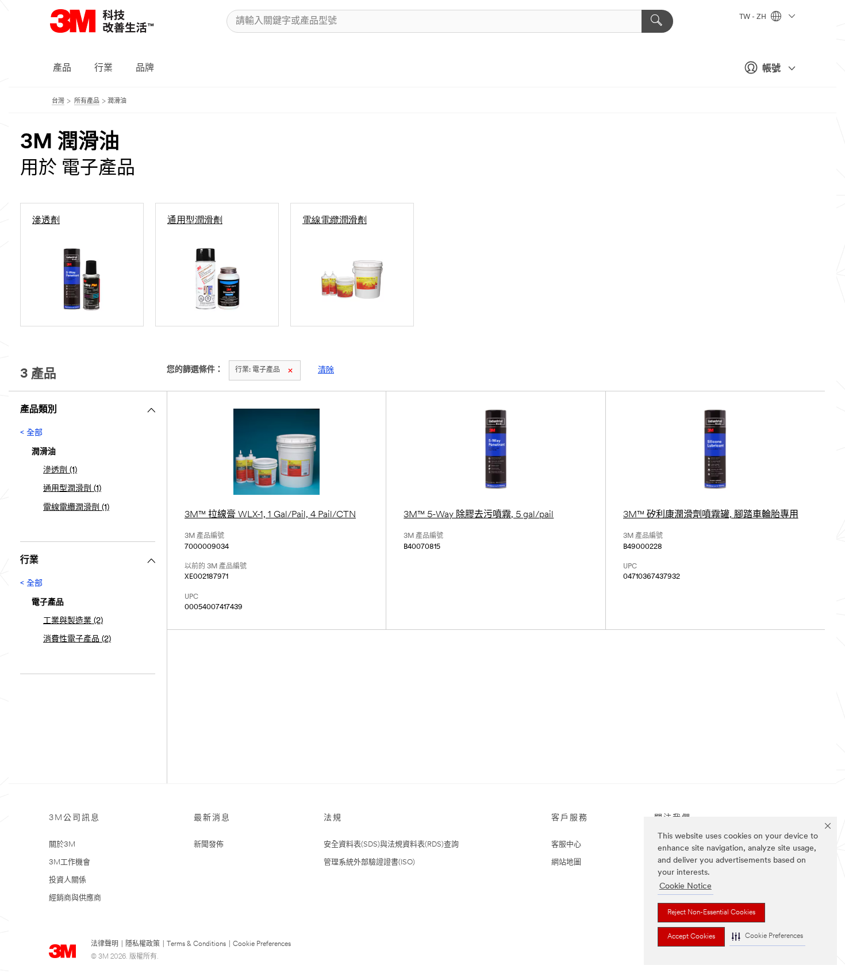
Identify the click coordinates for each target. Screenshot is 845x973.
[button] (767, 936)
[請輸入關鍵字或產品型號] (657, 21)
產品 (62, 68)
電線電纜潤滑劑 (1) (76, 507)
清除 (326, 370)
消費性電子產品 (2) (77, 639)
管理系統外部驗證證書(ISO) (369, 862)
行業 (103, 68)
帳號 (771, 69)
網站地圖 (566, 862)
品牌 (145, 68)
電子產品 (257, 370)
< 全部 (31, 433)
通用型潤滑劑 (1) (72, 488)
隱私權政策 (142, 944)
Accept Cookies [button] (691, 936)
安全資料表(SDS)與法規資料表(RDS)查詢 (391, 844)
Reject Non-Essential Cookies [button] (711, 912)
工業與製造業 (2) (73, 621)
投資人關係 (67, 880)
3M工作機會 (69, 862)
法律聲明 (104, 944)
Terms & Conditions (196, 944)
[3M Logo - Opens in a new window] (116, 21)
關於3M (62, 844)
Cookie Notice (685, 886)
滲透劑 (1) (60, 470)
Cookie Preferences (262, 944)
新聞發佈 (209, 844)
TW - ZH (753, 17)
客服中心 (566, 844)
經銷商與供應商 (75, 898)
